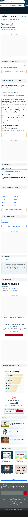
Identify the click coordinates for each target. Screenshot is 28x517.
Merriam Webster (4, 487)
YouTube (16, 503)
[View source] (25, 104)
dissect (3, 205)
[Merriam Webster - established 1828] (1, 1)
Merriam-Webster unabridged (14, 334)
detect (3, 202)
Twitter (12, 503)
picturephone (4, 222)
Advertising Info (21, 498)
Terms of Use (21, 499)
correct (4, 199)
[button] (20, 5)
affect (3, 191)
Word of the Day (14, 400)
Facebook (7, 503)
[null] (17, 403)
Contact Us (6, 499)
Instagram (21, 503)
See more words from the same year (10, 181)
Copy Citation (14, 271)
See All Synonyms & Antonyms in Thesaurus (14, 71)
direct (15, 202)
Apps (14, 498)
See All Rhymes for (13, 209)
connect (16, 196)
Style (2, 259)
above (19, 171)
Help (4, 498)
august (13, 403)
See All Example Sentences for (14, 134)
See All (13, 479)
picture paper (4, 220)
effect (15, 205)
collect (3, 196)
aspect (15, 191)
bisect (15, 193)
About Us (9, 498)
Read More (20, 97)
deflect (16, 199)
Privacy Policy (13, 499)
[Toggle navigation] (26, 2)
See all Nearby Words (13, 226)
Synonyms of (8, 21)
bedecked (4, 193)
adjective (22, 16)
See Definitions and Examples (13, 405)
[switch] (7, 24)
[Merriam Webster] (14, 397)
